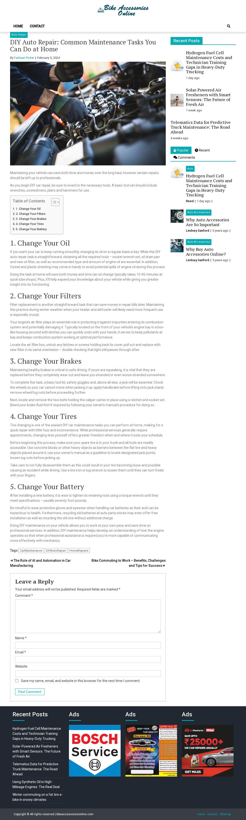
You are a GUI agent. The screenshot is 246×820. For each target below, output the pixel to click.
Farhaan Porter (24, 58)
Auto (190, 168)
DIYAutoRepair (56, 550)
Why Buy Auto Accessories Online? (206, 251)
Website (21, 666)
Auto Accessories (198, 212)
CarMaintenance (31, 550)
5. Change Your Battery (31, 229)
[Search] (228, 26)
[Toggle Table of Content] (53, 202)
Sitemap (225, 814)
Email (20, 652)
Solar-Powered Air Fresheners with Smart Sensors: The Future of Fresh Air (208, 97)
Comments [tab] (186, 157)
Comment (24, 595)
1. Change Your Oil (28, 209)
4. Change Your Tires (30, 224)
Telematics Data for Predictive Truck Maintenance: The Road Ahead (201, 127)
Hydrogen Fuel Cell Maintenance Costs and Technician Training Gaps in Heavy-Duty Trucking (209, 62)
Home (18, 26)
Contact (37, 26)
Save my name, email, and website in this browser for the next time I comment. (80, 681)
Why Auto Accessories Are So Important (207, 222)
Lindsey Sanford (197, 230)
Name (21, 638)
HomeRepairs (78, 550)
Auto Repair (19, 34)
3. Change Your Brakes (31, 219)
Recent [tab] (204, 150)
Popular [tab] (182, 150)
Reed (190, 201)
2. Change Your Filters (30, 214)
